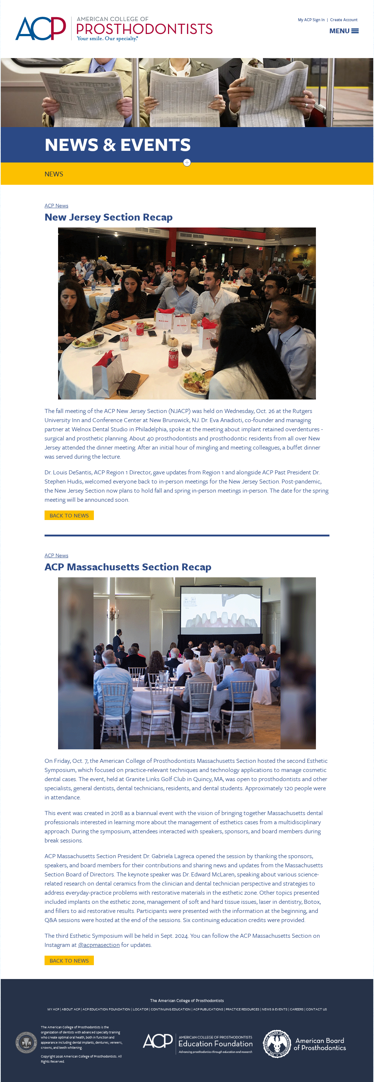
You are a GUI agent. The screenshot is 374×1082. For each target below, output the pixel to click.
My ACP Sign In (311, 19)
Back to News (69, 515)
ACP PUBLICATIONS (208, 1009)
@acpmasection (99, 944)
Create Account (344, 19)
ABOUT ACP (71, 1009)
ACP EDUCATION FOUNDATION (106, 1009)
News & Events (118, 144)
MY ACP (53, 1009)
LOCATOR (140, 1009)
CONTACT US (316, 1009)
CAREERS (297, 1009)
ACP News (56, 205)
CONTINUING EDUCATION (171, 1009)
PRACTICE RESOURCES (242, 1009)
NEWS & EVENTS (274, 1009)
